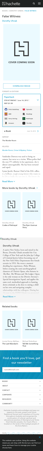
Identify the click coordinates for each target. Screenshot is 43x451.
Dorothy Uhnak (9, 20)
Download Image (21, 86)
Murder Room (7, 150)
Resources (6, 399)
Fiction (29, 150)
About (5, 386)
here (10, 448)
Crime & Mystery (20, 150)
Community (7, 404)
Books (5, 381)
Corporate (7, 395)
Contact (6, 390)
